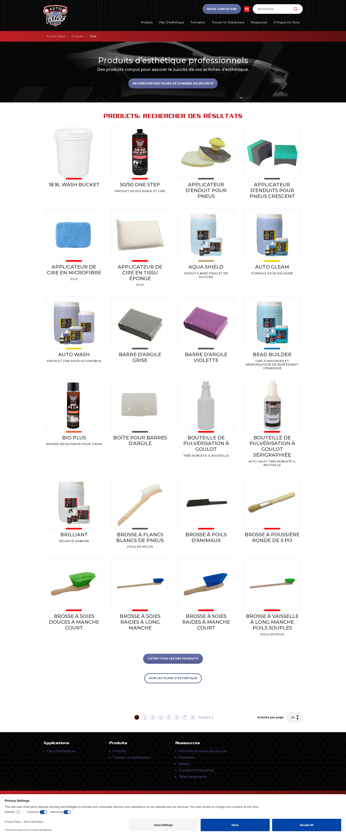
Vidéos (184, 764)
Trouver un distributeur (228, 22)
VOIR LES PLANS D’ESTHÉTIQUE (173, 678)
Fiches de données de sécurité (203, 751)
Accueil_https (55, 36)
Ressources (259, 22)
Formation (198, 22)
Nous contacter (221, 9)
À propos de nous (287, 22)
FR (247, 9)
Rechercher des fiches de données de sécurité (173, 83)
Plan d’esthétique (171, 22)
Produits (147, 22)
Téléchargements (193, 777)
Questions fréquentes (196, 770)
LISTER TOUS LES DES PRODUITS (173, 658)
